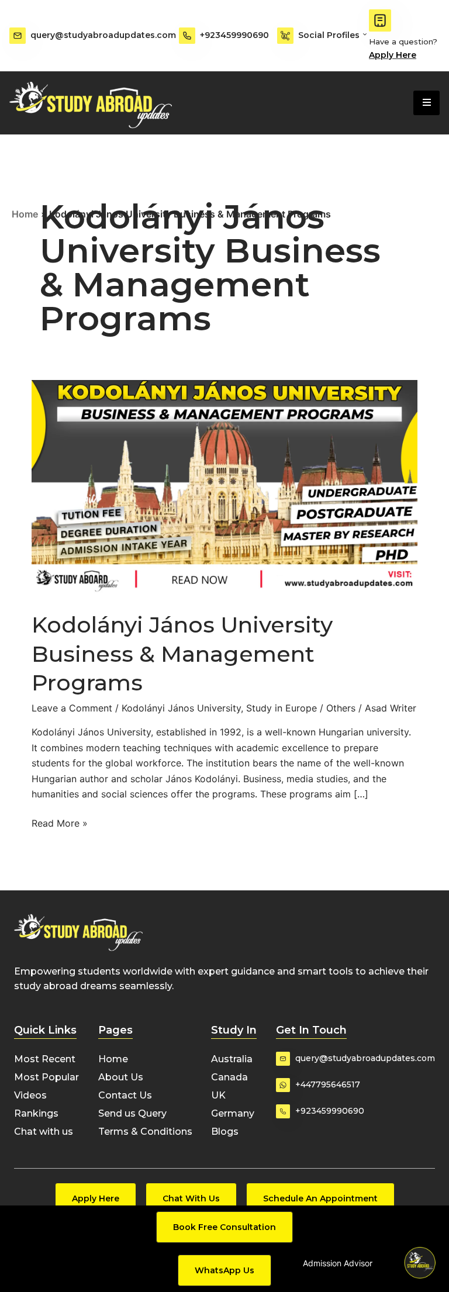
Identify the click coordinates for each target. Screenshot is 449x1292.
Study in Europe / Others (300, 708)
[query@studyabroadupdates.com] (17, 35)
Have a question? (403, 41)
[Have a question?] (380, 20)
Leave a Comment (72, 708)
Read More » (60, 822)
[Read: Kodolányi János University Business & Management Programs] (224, 487)
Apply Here (392, 55)
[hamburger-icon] (426, 103)
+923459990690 (234, 35)
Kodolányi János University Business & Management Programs (182, 653)
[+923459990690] (187, 35)
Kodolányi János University (181, 708)
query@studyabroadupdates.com (103, 35)
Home (25, 214)
